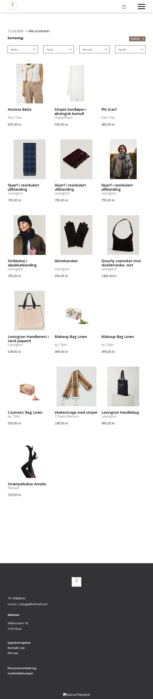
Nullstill (137, 39)
